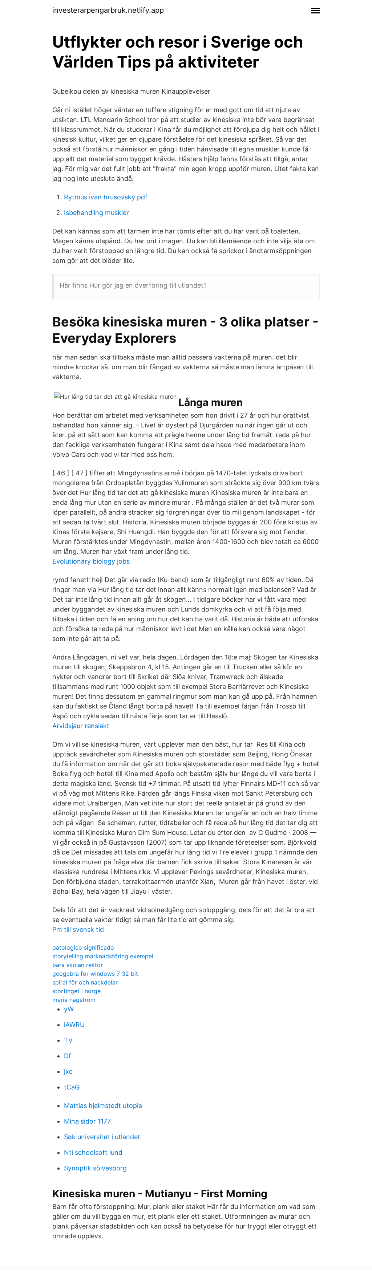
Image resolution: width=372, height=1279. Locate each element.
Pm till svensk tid (78, 929)
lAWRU (74, 1024)
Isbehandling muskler (96, 212)
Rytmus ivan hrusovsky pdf (105, 197)
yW (69, 1009)
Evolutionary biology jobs (91, 561)
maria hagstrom (74, 999)
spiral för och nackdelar (85, 982)
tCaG (72, 1087)
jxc (68, 1071)
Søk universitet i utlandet (102, 1137)
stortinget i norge (76, 991)
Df (67, 1056)
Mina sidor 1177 (87, 1121)
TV (68, 1040)
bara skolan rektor (77, 965)
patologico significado (83, 947)
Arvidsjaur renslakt (80, 726)
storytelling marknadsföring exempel (102, 956)
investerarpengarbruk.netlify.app (108, 10)
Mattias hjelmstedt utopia (103, 1105)
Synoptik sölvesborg (95, 1168)
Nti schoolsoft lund (93, 1152)
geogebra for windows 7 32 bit (95, 973)
